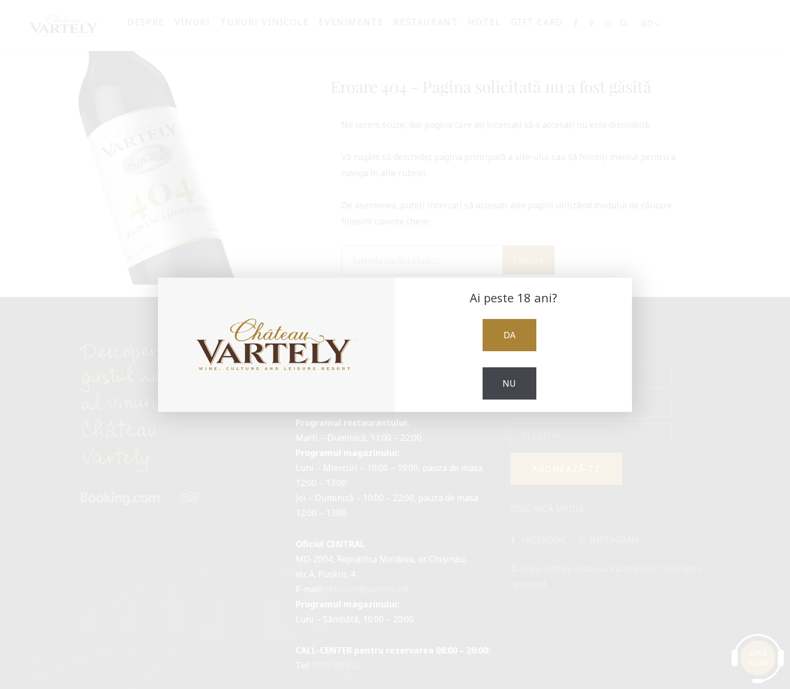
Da (509, 335)
